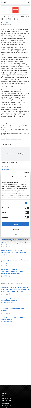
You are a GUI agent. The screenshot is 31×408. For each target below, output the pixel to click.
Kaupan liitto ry (6, 293)
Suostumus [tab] (5, 176)
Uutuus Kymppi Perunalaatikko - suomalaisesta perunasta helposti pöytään (14, 299)
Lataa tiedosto (7, 169)
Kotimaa (8, 138)
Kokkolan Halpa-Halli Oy (8, 321)
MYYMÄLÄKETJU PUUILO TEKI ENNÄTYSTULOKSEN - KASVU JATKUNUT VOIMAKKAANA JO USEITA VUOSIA (12, 271)
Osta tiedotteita (6, 405)
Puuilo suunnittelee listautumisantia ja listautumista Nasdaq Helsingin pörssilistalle (13, 251)
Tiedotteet (5, 393)
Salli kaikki (15, 224)
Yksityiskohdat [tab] (15, 176)
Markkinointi (13, 138)
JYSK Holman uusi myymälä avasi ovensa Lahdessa (12, 309)
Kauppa (3, 138)
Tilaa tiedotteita (6, 398)
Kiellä (15, 234)
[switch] (27, 208)
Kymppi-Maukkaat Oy (8, 302)
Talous (19, 138)
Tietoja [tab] (25, 176)
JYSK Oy (4, 312)
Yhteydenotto (5, 403)
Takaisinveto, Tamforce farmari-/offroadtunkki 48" (14, 261)
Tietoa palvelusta (6, 401)
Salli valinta (15, 229)
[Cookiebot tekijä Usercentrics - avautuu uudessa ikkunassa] (22, 173)
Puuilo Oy (5, 22)
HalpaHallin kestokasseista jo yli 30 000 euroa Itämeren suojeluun (14, 318)
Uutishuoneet (6, 396)
